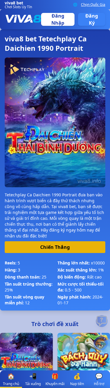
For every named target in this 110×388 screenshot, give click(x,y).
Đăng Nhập (57, 19)
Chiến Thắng (55, 247)
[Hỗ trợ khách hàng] (102, 321)
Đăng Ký (91, 19)
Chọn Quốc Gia (93, 4)
